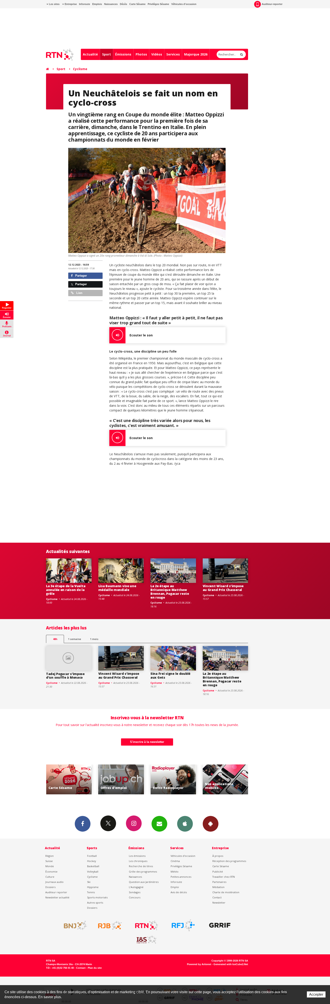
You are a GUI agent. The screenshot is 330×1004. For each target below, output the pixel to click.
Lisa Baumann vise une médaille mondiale (117, 588)
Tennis (91, 892)
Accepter (316, 994)
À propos (217, 855)
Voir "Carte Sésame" (232, 779)
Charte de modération (225, 892)
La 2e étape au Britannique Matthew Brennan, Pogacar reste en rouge (169, 591)
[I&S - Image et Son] (146, 939)
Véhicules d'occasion (183, 4)
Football (92, 855)
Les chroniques (138, 861)
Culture (49, 876)
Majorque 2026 (195, 54)
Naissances (111, 4)
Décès (123, 4)
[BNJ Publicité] (73, 925)
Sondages (134, 892)
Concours (134, 897)
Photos (141, 54)
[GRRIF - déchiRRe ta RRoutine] (220, 925)
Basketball (93, 866)
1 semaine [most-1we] (74, 639)
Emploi (175, 887)
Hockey (91, 861)
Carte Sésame (137, 4)
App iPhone (185, 824)
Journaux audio (54, 881)
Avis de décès (179, 892)
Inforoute (84, 4)
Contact (217, 897)
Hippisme (93, 887)
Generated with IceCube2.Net (230, 964)
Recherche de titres (141, 866)
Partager (80, 275)
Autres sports (95, 902)
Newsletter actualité (57, 897)
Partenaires (219, 881)
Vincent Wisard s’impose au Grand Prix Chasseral (223, 588)
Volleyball (92, 871)
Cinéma (175, 861)
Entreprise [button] (70, 4)
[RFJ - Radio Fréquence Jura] (183, 925)
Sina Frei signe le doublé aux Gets (170, 675)
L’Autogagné (136, 887)
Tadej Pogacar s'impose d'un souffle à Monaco (65, 676)
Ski (88, 881)
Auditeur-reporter (272, 4)
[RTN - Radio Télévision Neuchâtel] (146, 925)
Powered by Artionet (199, 964)
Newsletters (159, 824)
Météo (174, 871)
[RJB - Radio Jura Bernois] (110, 925)
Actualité (90, 54)
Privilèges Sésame (158, 4)
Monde (49, 866)
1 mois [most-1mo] (94, 639)
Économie (51, 871)
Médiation (218, 887)
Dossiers (50, 887)
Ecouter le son (141, 335)
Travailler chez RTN (223, 876)
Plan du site (95, 967)
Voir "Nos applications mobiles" (180, 779)
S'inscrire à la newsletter (147, 742)
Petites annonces (181, 876)
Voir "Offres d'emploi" (75, 779)
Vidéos (156, 54)
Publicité (217, 871)
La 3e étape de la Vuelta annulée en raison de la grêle (65, 590)
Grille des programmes (143, 871)
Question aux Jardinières (143, 881)
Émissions (123, 54)
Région (49, 855)
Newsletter (218, 902)
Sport (106, 54)
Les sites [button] (53, 4)
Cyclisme (80, 69)
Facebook (82, 824)
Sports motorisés (97, 897)
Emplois (97, 4)
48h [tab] (55, 639)
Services (173, 54)
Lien (78, 293)
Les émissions (137, 855)
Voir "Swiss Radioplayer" (128, 779)
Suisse (49, 861)
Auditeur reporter (56, 892)
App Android (210, 824)
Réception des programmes (229, 861)
